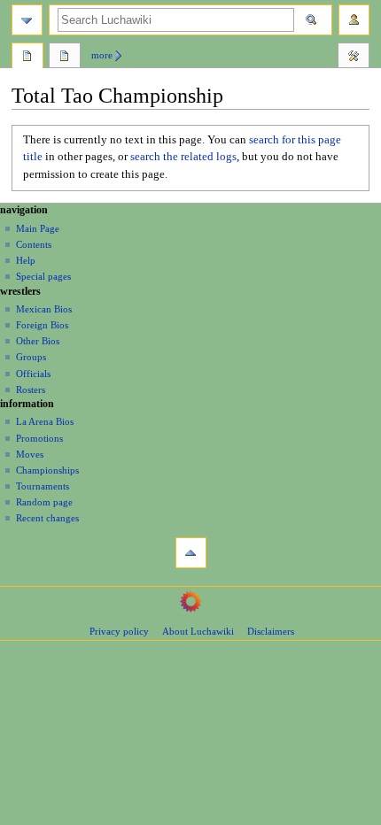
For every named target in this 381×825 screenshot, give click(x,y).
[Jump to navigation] (27, 19)
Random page (44, 502)
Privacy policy (119, 631)
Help (25, 260)
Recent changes (47, 518)
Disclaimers (270, 631)
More (102, 55)
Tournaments (42, 486)
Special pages (43, 276)
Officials (33, 373)
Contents (33, 244)
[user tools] (353, 19)
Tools (353, 57)
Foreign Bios (42, 325)
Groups (31, 356)
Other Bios (37, 340)
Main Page (37, 228)
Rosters (30, 389)
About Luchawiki (198, 631)
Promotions (39, 438)
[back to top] (190, 552)
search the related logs (183, 156)
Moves (29, 454)
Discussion (65, 57)
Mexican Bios (44, 309)
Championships (47, 470)
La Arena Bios (45, 421)
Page (27, 57)
